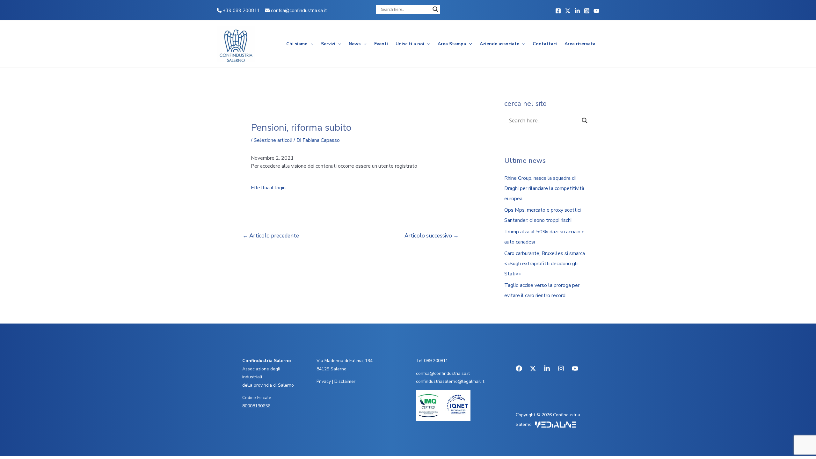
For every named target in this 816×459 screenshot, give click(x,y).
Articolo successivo (431, 235)
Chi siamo (297, 44)
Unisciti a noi (410, 44)
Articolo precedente (271, 235)
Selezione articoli (273, 140)
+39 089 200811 (241, 10)
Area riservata (580, 44)
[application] (310, 44)
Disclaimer (344, 381)
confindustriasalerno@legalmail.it (450, 381)
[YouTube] (596, 11)
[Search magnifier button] (435, 9)
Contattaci (545, 44)
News (355, 44)
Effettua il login (268, 187)
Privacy (324, 381)
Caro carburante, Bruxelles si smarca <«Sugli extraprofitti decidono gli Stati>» (544, 263)
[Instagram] (587, 11)
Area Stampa (452, 44)
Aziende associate (499, 44)
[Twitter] (568, 11)
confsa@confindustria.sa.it (299, 10)
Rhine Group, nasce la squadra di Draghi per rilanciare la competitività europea (544, 188)
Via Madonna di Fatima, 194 (345, 361)
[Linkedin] (577, 11)
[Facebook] (558, 11)
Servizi (328, 44)
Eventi (381, 44)
